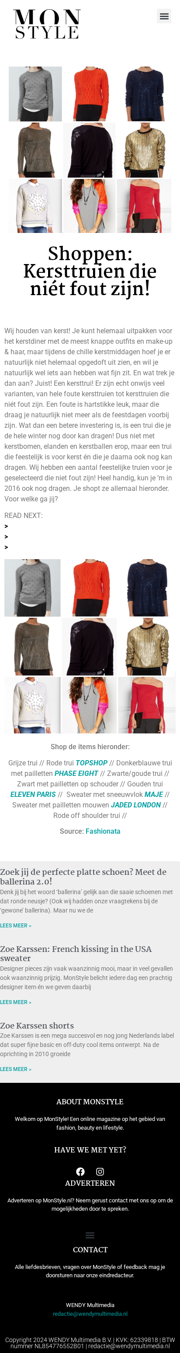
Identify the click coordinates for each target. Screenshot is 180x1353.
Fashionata (103, 831)
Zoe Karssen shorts (37, 1026)
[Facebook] (80, 1171)
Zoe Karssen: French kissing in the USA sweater (76, 954)
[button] (164, 16)
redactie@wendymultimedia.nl (90, 1314)
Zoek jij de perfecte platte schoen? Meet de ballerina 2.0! (83, 877)
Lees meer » (15, 926)
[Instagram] (100, 1171)
